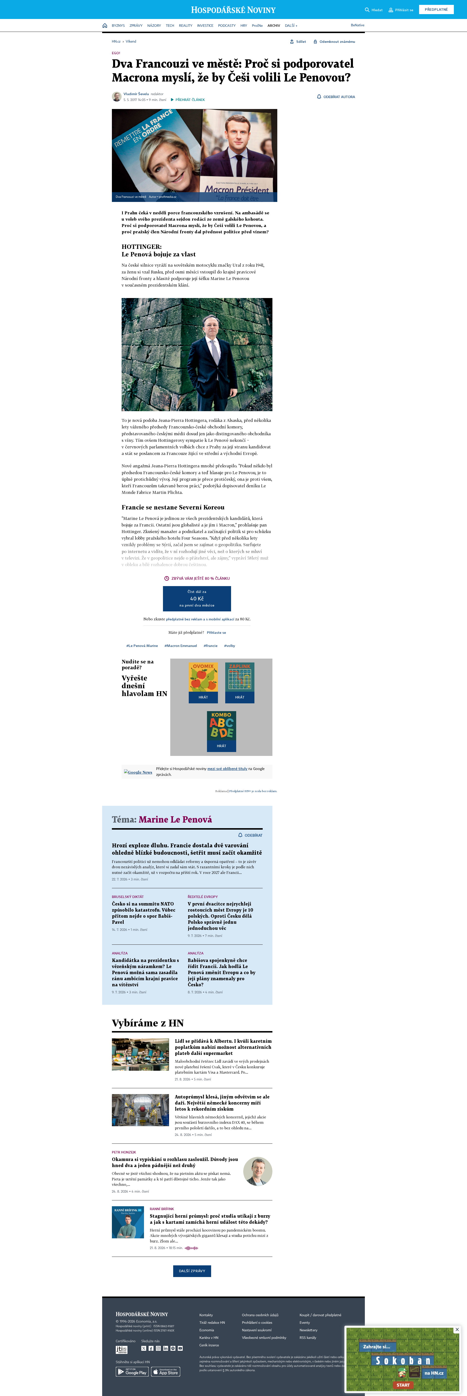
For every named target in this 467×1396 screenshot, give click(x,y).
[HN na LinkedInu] (165, 1348)
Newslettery (308, 1330)
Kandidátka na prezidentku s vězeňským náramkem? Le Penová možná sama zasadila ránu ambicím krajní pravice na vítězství (145, 973)
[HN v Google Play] (132, 1372)
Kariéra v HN (208, 1338)
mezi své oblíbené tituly (227, 768)
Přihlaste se (216, 632)
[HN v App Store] (165, 1372)
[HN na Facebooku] (151, 1348)
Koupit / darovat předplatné (320, 1315)
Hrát (203, 697)
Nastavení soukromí (256, 1330)
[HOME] (105, 25)
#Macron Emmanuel (181, 646)
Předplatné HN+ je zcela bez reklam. (253, 791)
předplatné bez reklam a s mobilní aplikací (200, 619)
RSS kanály (308, 1338)
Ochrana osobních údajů (260, 1315)
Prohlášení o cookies (257, 1322)
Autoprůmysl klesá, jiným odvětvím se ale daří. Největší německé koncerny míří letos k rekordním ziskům (222, 1103)
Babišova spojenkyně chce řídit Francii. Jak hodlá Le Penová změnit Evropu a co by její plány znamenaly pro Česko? (221, 973)
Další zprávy (192, 1271)
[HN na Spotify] (173, 1348)
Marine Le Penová (175, 820)
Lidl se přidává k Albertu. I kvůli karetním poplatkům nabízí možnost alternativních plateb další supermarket (223, 1047)
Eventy (305, 1322)
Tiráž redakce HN (212, 1322)
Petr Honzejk (124, 1152)
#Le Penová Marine (142, 646)
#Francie (210, 646)
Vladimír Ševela (136, 94)
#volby (229, 646)
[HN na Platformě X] (143, 1348)
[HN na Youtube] (180, 1348)
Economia (206, 1330)
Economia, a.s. (146, 1321)
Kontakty (206, 1315)
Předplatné (436, 9)
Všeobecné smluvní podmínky (264, 1338)
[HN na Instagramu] (158, 1348)
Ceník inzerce (209, 1345)
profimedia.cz (167, 197)
